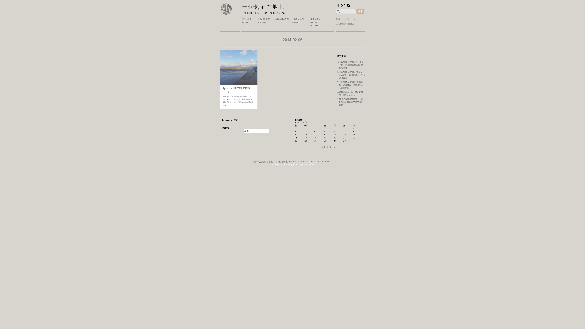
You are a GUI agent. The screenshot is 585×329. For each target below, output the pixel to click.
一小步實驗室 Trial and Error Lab (314, 22)
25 (315, 140)
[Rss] (348, 5)
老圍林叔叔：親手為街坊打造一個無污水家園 (351, 93)
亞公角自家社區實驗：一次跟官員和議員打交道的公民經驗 (351, 102)
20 (334, 137)
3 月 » (332, 146)
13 (334, 134)
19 (325, 137)
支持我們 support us (345, 23)
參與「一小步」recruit (346, 19)
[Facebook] (338, 5)
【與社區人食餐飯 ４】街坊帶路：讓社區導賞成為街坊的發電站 (351, 65)
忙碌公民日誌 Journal (264, 21)
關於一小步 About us (246, 21)
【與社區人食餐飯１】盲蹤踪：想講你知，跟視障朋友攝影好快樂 (351, 85)
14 (344, 134)
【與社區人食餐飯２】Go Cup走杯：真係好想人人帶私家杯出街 (352, 75)
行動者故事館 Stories (298, 21)
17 (305, 137)
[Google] (343, 5)
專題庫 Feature (282, 19)
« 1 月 (325, 146)
